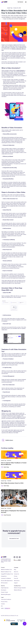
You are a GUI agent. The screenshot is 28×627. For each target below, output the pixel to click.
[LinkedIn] (14, 557)
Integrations (4, 576)
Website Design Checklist (20, 587)
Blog (15, 569)
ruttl (2, 421)
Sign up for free (16, 431)
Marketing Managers (6, 594)
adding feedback (20, 70)
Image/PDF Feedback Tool (7, 574)
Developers (3, 590)
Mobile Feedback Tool (6, 571)
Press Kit (16, 578)
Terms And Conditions (6, 599)
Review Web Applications (7, 580)
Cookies (3, 603)
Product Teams (4, 592)
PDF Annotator (4, 582)
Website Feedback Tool (6, 569)
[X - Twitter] (20, 557)
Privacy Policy (4, 601)
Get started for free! (14, 538)
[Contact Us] (24, 623)
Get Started (20, 1)
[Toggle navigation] (25, 1)
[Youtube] (17, 557)
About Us (16, 571)
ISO (2, 606)
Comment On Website (6, 578)
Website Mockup (18, 590)
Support (16, 582)
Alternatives (16, 580)
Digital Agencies (4, 587)
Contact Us (16, 574)
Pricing (15, 576)
